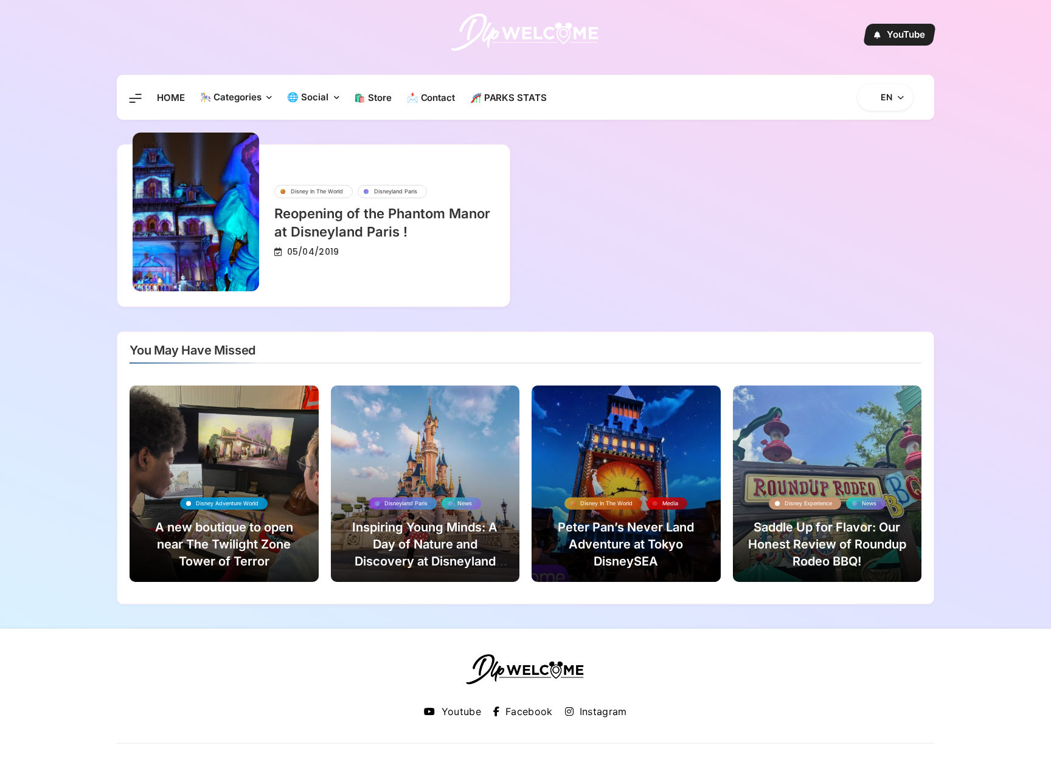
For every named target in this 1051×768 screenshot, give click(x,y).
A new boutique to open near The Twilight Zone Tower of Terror (224, 544)
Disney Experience (808, 503)
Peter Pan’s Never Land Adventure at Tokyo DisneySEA (626, 544)
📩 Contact (431, 97)
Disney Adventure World (227, 503)
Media (670, 503)
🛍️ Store (372, 97)
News (464, 503)
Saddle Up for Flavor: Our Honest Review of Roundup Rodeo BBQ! (827, 544)
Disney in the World (317, 191)
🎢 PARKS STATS (508, 97)
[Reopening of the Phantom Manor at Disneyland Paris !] (196, 212)
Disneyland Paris (395, 191)
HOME (171, 97)
